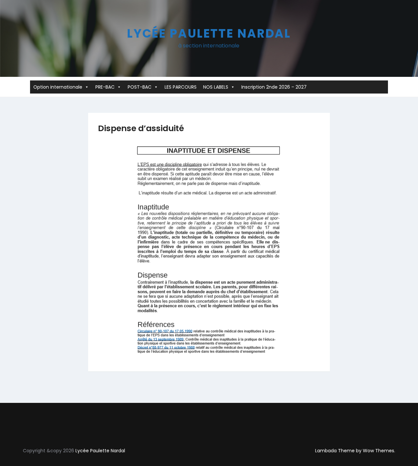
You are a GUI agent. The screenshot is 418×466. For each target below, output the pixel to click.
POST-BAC (140, 87)
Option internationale (57, 87)
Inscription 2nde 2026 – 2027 (274, 87)
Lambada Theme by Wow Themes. (355, 450)
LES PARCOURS (181, 87)
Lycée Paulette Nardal (209, 33)
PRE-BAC (105, 87)
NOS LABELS (215, 87)
